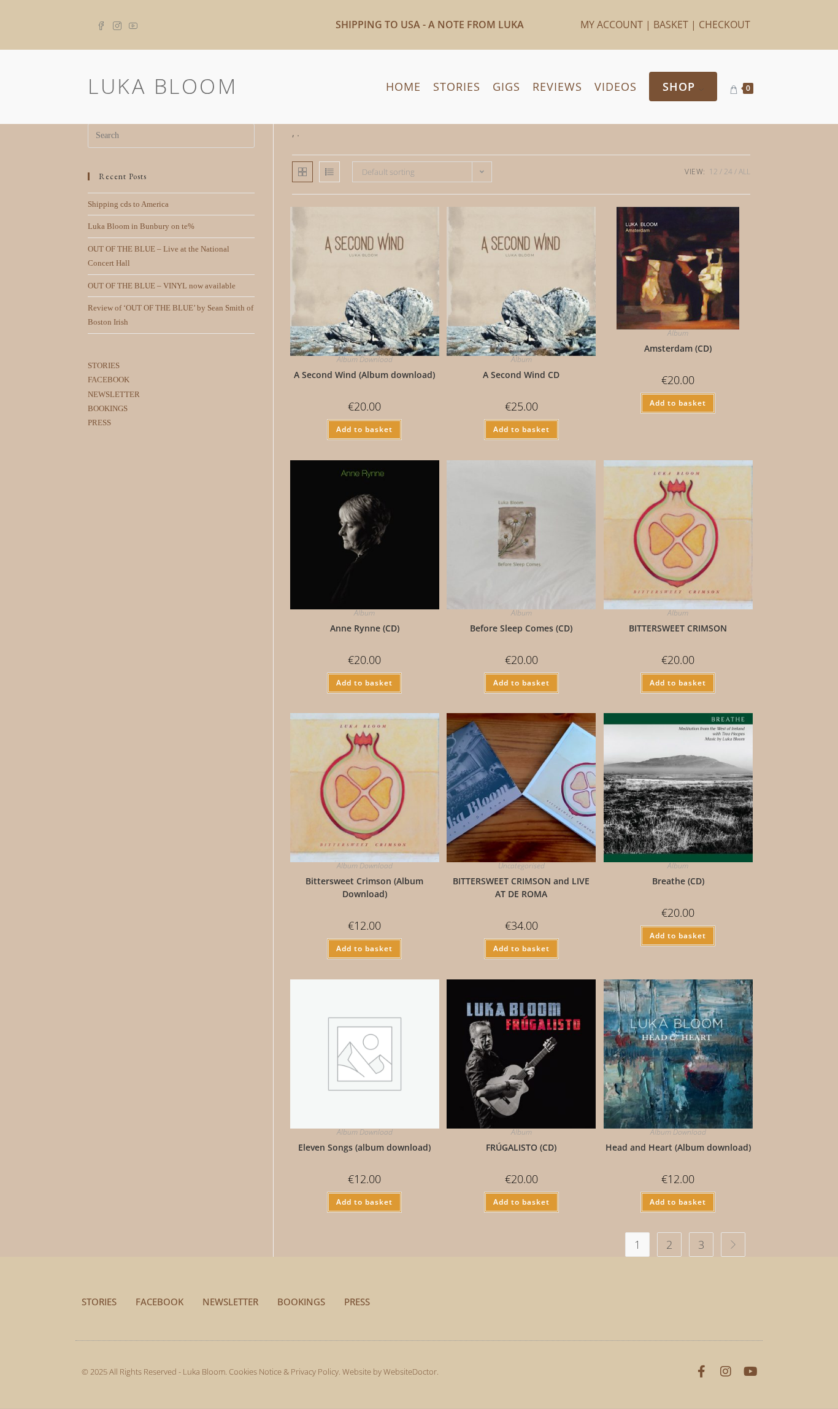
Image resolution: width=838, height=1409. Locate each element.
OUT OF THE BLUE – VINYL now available (162, 285)
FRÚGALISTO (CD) (521, 1147)
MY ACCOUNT (611, 24)
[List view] (329, 171)
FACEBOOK (108, 379)
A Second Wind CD (521, 374)
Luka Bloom (162, 86)
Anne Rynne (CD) (364, 628)
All (744, 171)
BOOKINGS (108, 408)
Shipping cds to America (128, 204)
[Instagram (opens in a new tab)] (117, 24)
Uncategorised (521, 865)
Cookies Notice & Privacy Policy (284, 1371)
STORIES (104, 365)
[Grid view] (302, 171)
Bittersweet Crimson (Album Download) (364, 887)
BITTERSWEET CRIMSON (678, 628)
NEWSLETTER (114, 394)
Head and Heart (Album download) (678, 1147)
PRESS (99, 422)
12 (713, 171)
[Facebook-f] (701, 1371)
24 (728, 171)
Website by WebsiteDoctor (389, 1371)
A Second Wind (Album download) (364, 374)
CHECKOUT (724, 24)
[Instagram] (726, 1371)
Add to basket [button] (364, 429)
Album (521, 359)
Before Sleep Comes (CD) (521, 628)
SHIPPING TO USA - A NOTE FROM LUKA (430, 24)
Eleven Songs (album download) (364, 1147)
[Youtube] (750, 1371)
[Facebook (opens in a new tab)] (103, 24)
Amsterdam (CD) (678, 348)
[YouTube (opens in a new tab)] (133, 24)
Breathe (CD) (678, 881)
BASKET (670, 24)
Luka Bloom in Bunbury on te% (141, 226)
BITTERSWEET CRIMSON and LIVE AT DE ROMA (521, 887)
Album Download (365, 359)
